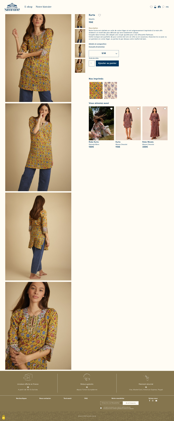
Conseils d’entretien (97, 47)
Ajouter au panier (107, 63)
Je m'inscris (131, 403)
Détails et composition (97, 44)
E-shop (29, 7)
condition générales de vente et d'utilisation (123, 408)
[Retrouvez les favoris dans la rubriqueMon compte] (111, 108)
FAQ (86, 398)
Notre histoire (44, 7)
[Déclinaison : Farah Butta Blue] (110, 90)
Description (93, 28)
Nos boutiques (21, 398)
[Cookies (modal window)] (3, 417)
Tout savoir (68, 398)
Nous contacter (45, 398)
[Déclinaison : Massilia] (96, 90)
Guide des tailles (94, 58)
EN (167, 7)
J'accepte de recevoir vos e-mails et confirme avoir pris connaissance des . (118, 408)
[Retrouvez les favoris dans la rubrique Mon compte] (99, 15)
